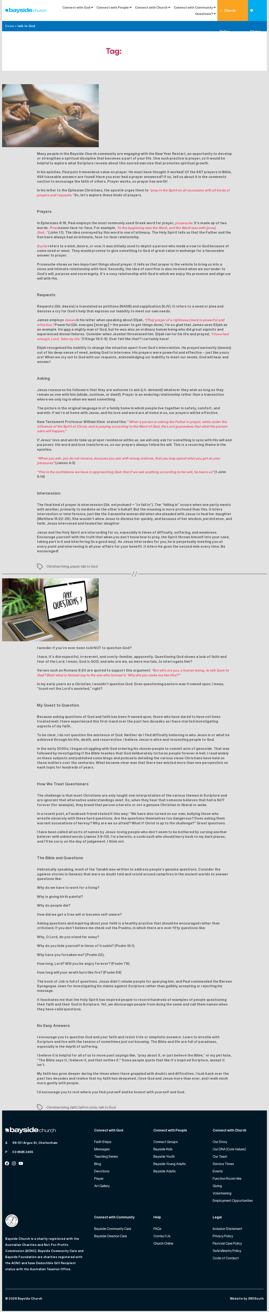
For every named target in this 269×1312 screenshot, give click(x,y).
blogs (108, 758)
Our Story (220, 1141)
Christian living (57, 566)
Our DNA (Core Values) (229, 1149)
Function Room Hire (227, 1178)
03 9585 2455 (22, 1152)
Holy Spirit (71, 532)
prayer (74, 566)
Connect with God (76, 7)
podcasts (129, 758)
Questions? (204, 14)
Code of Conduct (226, 1258)
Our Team (220, 1156)
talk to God (89, 566)
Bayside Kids (163, 1149)
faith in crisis (87, 1107)
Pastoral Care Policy (227, 1243)
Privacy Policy (223, 1236)
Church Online (227, 14)
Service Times (223, 1163)
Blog (97, 1163)
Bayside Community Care (112, 1228)
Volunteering (222, 1193)
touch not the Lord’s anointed (64, 688)
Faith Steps (102, 1141)
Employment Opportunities (233, 1200)
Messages (102, 1149)
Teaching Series (106, 1156)
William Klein (94, 421)
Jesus (42, 532)
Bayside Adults (164, 1171)
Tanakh (102, 869)
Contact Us (161, 1236)
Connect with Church (151, 7)
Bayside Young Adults (169, 1163)
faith (73, 1107)
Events (218, 1171)
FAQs (157, 1228)
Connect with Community (193, 7)
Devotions (101, 1171)
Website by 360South (247, 1298)
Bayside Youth (164, 1156)
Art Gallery (102, 1185)
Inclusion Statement (227, 1228)
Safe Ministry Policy (227, 1250)
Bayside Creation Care (110, 1236)
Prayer (99, 1178)
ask (137, 389)
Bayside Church (30, 1298)
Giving (257, 10)
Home (9, 26)
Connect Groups (165, 1141)
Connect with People (112, 7)
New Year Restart (170, 153)
